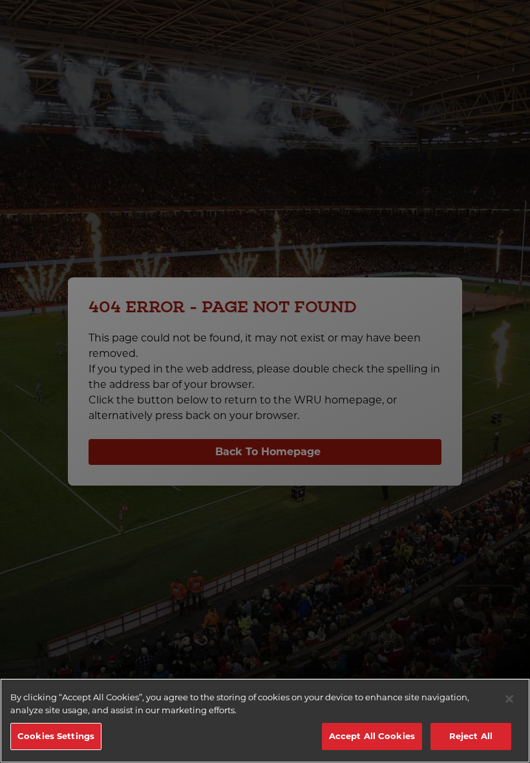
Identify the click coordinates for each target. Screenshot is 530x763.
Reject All (471, 736)
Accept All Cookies (372, 736)
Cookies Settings (55, 736)
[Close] (509, 699)
